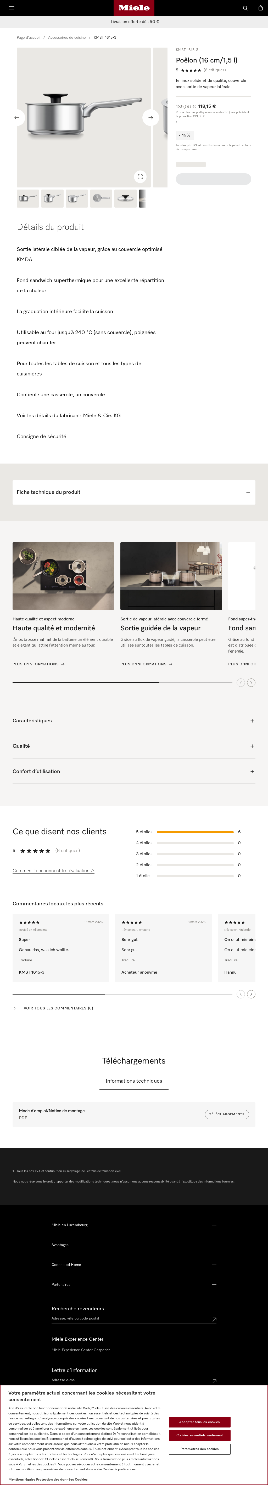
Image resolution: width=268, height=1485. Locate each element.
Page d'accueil (28, 37)
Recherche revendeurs (78, 1308)
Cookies (81, 1479)
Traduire (25, 960)
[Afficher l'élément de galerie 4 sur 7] (101, 199)
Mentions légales (21, 1479)
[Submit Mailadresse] (214, 1381)
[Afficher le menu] (11, 8)
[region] (92, 117)
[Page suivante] (251, 994)
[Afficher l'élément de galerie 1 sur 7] (28, 199)
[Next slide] (150, 117)
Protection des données (55, 1479)
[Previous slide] (16, 117)
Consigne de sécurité (41, 436)
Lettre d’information (75, 1370)
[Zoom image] (140, 176)
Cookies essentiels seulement (199, 1435)
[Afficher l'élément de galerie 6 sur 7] (150, 199)
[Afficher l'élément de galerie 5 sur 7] (125, 199)
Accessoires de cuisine (67, 37)
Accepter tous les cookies (199, 1422)
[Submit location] (214, 1319)
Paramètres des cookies (200, 1449)
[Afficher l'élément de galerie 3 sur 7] (77, 199)
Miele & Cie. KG (102, 415)
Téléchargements (227, 1114)
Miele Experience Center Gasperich (81, 1350)
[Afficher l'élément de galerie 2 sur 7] (52, 199)
